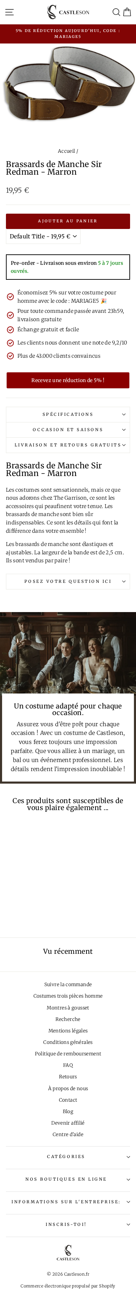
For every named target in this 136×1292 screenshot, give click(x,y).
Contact (68, 1100)
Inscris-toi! (66, 1224)
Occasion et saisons (68, 429)
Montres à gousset (68, 1008)
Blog (68, 1112)
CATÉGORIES (66, 1156)
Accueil (66, 151)
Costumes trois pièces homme (68, 996)
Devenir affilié (68, 1123)
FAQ (68, 1065)
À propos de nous (68, 1089)
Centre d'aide (68, 1135)
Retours (68, 1077)
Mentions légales (68, 1031)
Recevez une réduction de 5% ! (67, 380)
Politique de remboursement (68, 1054)
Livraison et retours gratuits (68, 444)
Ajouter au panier (68, 221)
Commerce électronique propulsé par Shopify (68, 1286)
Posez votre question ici (68, 581)
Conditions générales (67, 1042)
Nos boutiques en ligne (66, 1179)
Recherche (67, 1019)
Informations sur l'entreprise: (66, 1201)
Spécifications (68, 414)
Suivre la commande (68, 985)
